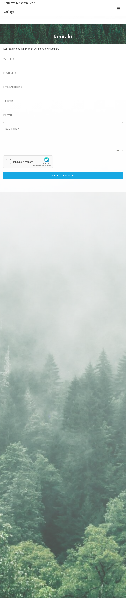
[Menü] (119, 8)
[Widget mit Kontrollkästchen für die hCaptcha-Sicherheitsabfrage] (28, 161)
